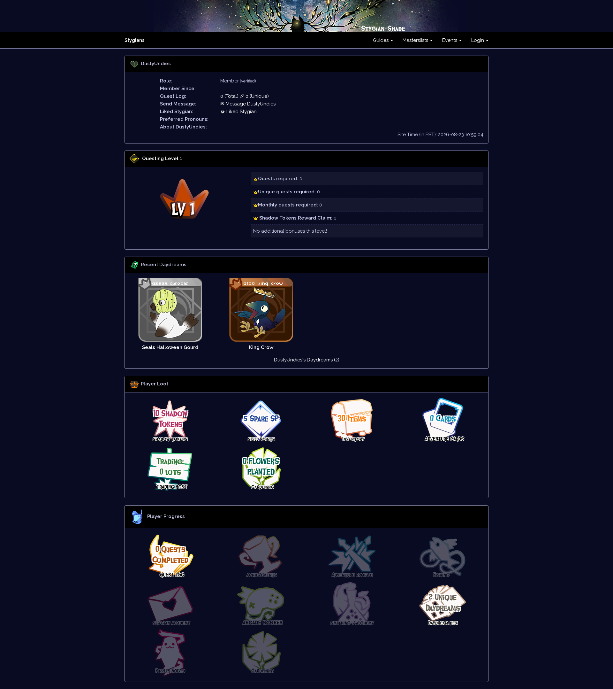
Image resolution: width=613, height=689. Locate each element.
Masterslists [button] (416, 40)
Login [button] (478, 40)
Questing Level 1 (162, 158)
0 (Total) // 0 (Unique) (244, 96)
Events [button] (450, 40)
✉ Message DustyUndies (248, 104)
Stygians (135, 40)
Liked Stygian (241, 111)
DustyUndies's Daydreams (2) (306, 360)
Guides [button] (381, 40)
